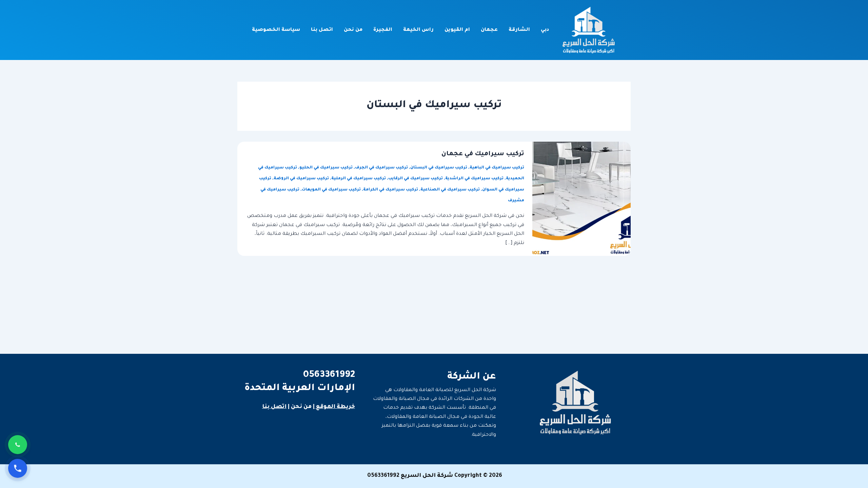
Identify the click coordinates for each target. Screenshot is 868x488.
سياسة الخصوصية (276, 30)
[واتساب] (17, 444)
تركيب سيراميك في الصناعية (450, 190)
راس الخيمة (418, 30)
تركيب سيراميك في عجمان (482, 154)
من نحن (353, 30)
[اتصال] (17, 468)
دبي (545, 30)
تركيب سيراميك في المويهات (331, 190)
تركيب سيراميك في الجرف (381, 168)
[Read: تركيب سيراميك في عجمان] (581, 199)
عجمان (489, 30)
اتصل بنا (322, 30)
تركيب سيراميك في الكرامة (390, 190)
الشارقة (519, 30)
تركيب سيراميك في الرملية (358, 179)
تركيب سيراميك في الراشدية (474, 179)
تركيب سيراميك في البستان (438, 168)
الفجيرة (382, 30)
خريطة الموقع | (334, 407)
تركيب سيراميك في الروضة (301, 179)
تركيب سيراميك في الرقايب (415, 179)
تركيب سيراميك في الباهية (497, 168)
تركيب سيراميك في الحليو (326, 168)
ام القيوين (457, 30)
